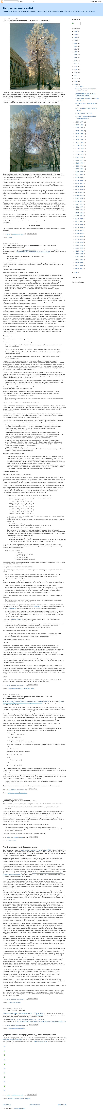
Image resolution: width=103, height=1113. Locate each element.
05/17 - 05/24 (79, 213)
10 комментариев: (20, 999)
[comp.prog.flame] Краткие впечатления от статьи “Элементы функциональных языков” (27, 697)
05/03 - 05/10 (79, 219)
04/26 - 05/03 (79, 221)
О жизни (10, 237)
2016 (75, 63)
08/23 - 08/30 (79, 172)
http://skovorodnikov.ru (40, 1041)
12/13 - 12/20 (79, 125)
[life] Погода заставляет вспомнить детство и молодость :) (26, 20)
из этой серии (16, 619)
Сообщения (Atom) (19, 1108)
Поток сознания (23, 688)
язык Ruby (22, 1028)
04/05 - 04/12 (79, 230)
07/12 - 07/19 (79, 189)
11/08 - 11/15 (79, 139)
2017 (75, 61)
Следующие (7, 1104)
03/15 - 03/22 (79, 239)
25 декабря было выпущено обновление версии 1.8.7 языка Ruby (23, 1013)
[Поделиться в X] (32, 234)
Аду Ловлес (12, 608)
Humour (14, 840)
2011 (75, 78)
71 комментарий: (19, 789)
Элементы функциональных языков (39, 251)
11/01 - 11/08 (79, 142)
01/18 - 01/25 (79, 263)
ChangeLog (39, 1015)
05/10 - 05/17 (79, 216)
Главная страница (34, 1104)
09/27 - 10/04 (79, 157)
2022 (75, 46)
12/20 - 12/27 (79, 122)
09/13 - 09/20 (79, 163)
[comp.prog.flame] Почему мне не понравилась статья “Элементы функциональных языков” (29, 246)
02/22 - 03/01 (79, 248)
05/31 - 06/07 (79, 207)
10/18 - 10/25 (79, 148)
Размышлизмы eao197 (18, 8)
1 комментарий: (19, 1095)
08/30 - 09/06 (79, 169)
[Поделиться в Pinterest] (36, 234)
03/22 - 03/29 (79, 236)
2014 (75, 69)
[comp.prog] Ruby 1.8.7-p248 (14, 1010)
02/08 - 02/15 (79, 254)
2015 (75, 66)
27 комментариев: (20, 685)
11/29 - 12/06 (79, 131)
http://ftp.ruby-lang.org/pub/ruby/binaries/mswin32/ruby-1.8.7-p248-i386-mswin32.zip (41, 1021)
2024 (75, 40)
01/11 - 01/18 (79, 265)
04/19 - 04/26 (79, 224)
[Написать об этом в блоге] (30, 234)
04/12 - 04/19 (79, 227)
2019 (75, 55)
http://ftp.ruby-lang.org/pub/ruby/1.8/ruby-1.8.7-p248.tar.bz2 (27, 1019)
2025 (75, 37)
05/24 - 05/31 (79, 210)
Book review (31, 688)
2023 (75, 43)
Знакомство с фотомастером (15, 1098)
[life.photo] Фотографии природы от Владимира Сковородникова (29, 1035)
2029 (75, 31)
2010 (75, 81)
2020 (75, 52)
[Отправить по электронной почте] (28, 234)
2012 (75, 75)
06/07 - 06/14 (79, 204)
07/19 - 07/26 (79, 186)
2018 (75, 58)
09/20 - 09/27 (79, 160)
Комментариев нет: (20, 837)
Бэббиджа (37, 606)
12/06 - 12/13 (79, 128)
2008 (75, 272)
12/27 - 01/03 (79, 86)
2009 (75, 84)
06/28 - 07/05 (79, 195)
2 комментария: (19, 234)
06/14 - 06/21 (79, 201)
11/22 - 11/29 (79, 134)
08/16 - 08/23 (79, 175)
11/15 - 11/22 (79, 136)
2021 (75, 49)
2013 (75, 72)
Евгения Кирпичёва (22, 251)
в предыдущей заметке (29, 250)
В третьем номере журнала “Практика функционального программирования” (26, 701)
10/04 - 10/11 (79, 154)
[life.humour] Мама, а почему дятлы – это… (20, 801)
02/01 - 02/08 (79, 257)
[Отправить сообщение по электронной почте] (25, 234)
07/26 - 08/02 (79, 183)
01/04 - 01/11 (79, 268)
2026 (75, 34)
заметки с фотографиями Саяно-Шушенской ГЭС (36, 850)
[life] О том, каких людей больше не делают (20, 847)
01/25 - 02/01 (79, 260)
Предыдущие (62, 1104)
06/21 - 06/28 (79, 198)
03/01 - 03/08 (79, 245)
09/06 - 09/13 (79, 166)
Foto (29, 1098)
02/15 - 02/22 (79, 251)
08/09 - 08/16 (79, 178)
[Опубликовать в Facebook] (34, 234)
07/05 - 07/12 (79, 192)
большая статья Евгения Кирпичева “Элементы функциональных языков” (33, 702)
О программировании (13, 688)
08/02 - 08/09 (79, 180)
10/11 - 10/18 (79, 151)
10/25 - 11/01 (79, 145)
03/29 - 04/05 (79, 233)
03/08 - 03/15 (79, 242)
